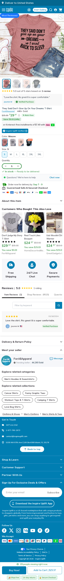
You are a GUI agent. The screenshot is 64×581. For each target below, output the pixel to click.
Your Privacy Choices (34, 549)
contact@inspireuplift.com (16, 436)
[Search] (58, 305)
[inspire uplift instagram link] (18, 530)
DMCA (44, 552)
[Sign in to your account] (55, 10)
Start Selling (40, 9)
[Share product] (60, 17)
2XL (31, 154)
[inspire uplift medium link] (25, 530)
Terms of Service (25, 555)
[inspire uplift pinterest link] (40, 530)
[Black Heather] (29, 142)
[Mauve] (5, 142)
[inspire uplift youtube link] (32, 530)
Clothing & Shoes (11, 414)
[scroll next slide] (59, 226)
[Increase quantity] (18, 166)
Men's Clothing (31, 414)
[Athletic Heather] (13, 142)
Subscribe (53, 492)
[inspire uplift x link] (11, 530)
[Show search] (50, 10)
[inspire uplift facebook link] (4, 530)
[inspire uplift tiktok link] (47, 530)
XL (23, 154)
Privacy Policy (40, 555)
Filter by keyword (23, 305)
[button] (32, 177)
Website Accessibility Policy (28, 552)
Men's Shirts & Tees (52, 414)
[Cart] (60, 10)
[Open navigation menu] (3, 9)
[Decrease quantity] (6, 166)
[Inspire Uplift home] (9, 9)
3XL (39, 154)
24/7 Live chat (12, 425)
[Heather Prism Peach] (21, 142)
